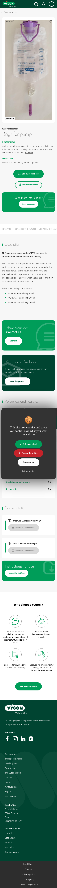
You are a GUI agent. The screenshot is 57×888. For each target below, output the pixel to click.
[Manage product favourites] (50, 21)
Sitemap (28, 869)
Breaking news (11, 763)
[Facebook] (9, 740)
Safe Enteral (10, 838)
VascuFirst (9, 847)
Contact (8, 777)
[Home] (9, 4)
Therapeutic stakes (13, 759)
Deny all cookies (30, 453)
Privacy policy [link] (28, 471)
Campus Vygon (12, 852)
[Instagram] (17, 740)
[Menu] (51, 4)
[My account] (43, 4)
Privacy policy (28, 874)
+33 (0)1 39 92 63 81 (13, 821)
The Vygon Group (13, 773)
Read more (29, 153)
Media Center (11, 796)
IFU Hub (8, 833)
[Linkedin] (25, 740)
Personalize (28, 462)
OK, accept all (30, 444)
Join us (8, 782)
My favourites (11, 787)
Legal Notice (28, 864)
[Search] (36, 4)
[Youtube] (33, 740)
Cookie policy (28, 879)
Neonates (9, 842)
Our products (11, 754)
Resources (10, 768)
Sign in (8, 791)
